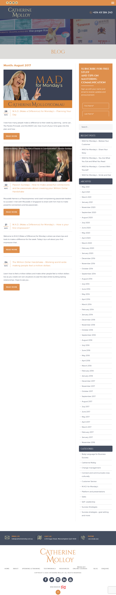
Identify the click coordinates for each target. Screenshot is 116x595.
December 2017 (88, 381)
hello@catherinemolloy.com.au (22, 539)
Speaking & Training (31, 568)
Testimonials (50, 568)
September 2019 (89, 274)
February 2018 (88, 371)
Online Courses (80, 568)
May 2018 (86, 356)
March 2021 (86, 197)
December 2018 (88, 320)
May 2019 (86, 294)
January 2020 (87, 253)
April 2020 (86, 238)
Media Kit (81, 567)
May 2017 (85, 417)
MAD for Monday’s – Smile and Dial (96, 175)
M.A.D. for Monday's (90, 487)
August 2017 (87, 401)
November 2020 (88, 207)
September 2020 (89, 212)
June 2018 (86, 350)
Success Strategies (89, 507)
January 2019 (87, 315)
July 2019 (85, 284)
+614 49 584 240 (102, 12)
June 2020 (86, 228)
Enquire (105, 568)
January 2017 (87, 437)
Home (7, 568)
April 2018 (86, 361)
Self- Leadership (88, 502)
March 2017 (86, 427)
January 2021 (87, 202)
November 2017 (88, 386)
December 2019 (88, 258)
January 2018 (87, 376)
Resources (64, 568)
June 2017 (86, 412)
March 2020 (87, 243)
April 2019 (86, 299)
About (15, 568)
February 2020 (88, 248)
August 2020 (87, 218)
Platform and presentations (93, 492)
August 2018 (87, 340)
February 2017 (87, 432)
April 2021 (86, 192)
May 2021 (86, 187)
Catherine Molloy (89, 463)
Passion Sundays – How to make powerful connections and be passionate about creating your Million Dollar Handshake (41, 188)
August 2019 (87, 279)
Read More (11, 136)
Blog (96, 568)
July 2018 (85, 345)
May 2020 (86, 233)
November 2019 (88, 264)
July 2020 (86, 223)
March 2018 (86, 366)
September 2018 (89, 335)
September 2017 (88, 396)
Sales (84, 497)
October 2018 (87, 330)
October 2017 (87, 391)
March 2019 (86, 304)
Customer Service (89, 481)
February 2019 (88, 310)
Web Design (54, 587)
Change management (91, 468)
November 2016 (88, 442)
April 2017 (86, 422)
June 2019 (86, 289)
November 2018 (88, 325)
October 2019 (87, 269)
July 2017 (85, 407)
